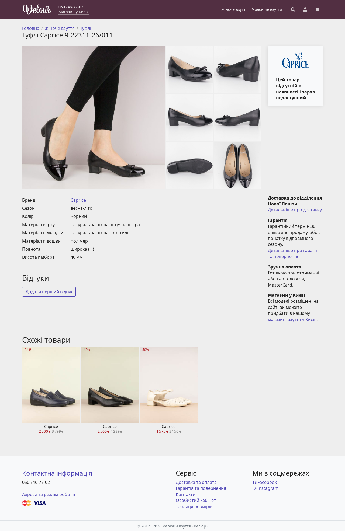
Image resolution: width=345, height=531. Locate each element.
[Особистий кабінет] (305, 9)
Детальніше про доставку (295, 210)
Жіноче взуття (60, 28)
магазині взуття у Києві (292, 319)
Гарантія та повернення (201, 488)
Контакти (185, 494)
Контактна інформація (57, 473)
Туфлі (85, 28)
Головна (30, 28)
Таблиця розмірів (194, 506)
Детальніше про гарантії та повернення (294, 253)
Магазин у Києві (73, 11)
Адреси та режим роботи (48, 494)
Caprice (78, 200)
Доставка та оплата (196, 482)
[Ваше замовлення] (317, 9)
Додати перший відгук (49, 292)
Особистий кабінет (196, 500)
